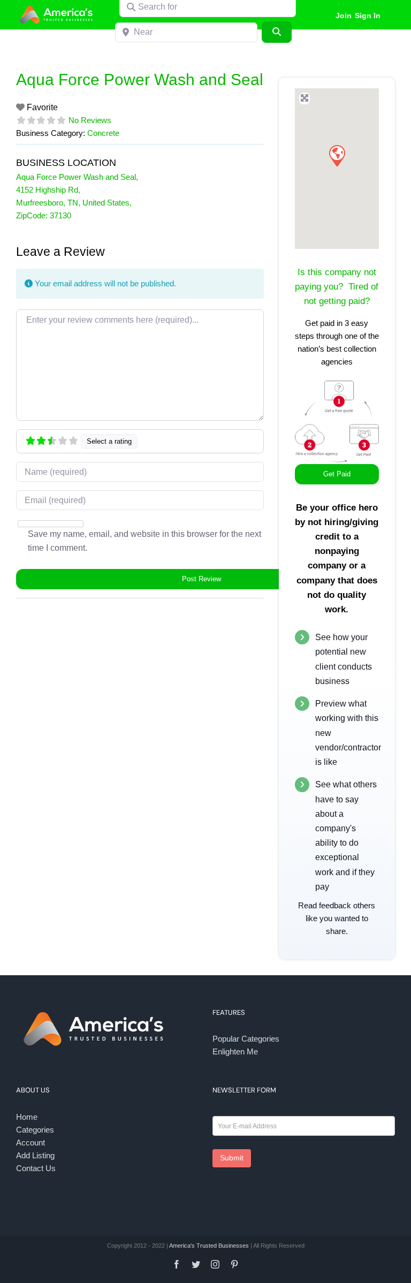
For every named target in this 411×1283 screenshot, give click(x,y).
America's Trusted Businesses (209, 1245)
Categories (35, 1129)
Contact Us (36, 1168)
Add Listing (35, 1155)
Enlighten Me (235, 1051)
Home (26, 1116)
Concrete (103, 133)
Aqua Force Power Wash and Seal (139, 79)
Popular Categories (245, 1038)
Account (30, 1142)
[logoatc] (58, 7)
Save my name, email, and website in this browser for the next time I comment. (144, 540)
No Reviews (89, 120)
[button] (336, 155)
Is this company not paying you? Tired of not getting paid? (336, 286)
